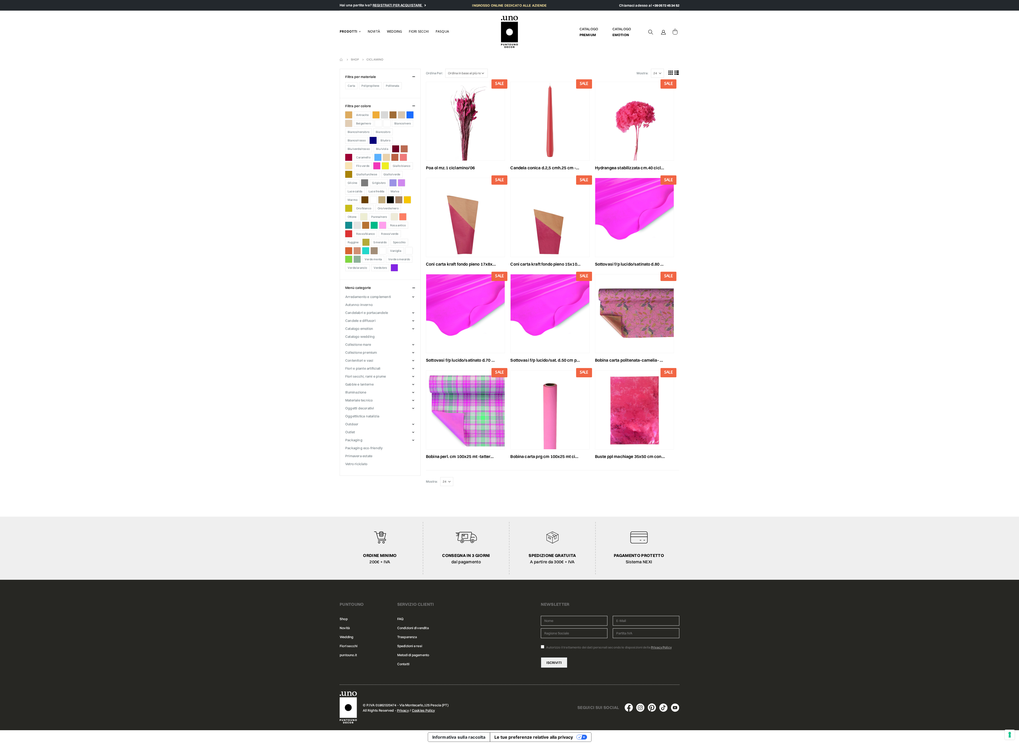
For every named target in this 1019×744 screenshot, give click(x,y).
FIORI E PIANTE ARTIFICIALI (362, 368)
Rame (365, 225)
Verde (348, 259)
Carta (351, 86)
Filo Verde (362, 166)
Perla (394, 216)
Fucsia (376, 165)
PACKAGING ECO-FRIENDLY (364, 448)
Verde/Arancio (357, 268)
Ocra (407, 199)
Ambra (348, 114)
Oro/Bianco (363, 208)
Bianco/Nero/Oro (358, 132)
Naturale (381, 199)
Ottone (352, 217)
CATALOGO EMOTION (359, 328)
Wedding (394, 31)
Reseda (374, 225)
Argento (384, 114)
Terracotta (357, 250)
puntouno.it (348, 655)
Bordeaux (395, 148)
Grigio (364, 182)
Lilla (401, 182)
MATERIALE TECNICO (359, 400)
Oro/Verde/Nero (388, 208)
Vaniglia (395, 251)
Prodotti (348, 31)
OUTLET (350, 432)
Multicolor (373, 199)
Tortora (374, 250)
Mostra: (642, 73)
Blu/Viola (382, 149)
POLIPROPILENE (370, 86)
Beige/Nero (363, 123)
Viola (394, 267)
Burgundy (348, 157)
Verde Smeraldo (399, 259)
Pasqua (442, 31)
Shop (344, 619)
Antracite (362, 115)
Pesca (402, 216)
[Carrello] (675, 32)
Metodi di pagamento (413, 655)
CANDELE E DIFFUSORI (360, 320)
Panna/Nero (379, 217)
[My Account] (663, 32)
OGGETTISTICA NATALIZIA (362, 416)
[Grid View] (670, 72)
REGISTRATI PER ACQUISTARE (398, 5)
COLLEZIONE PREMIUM (361, 352)
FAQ (400, 619)
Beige (348, 123)
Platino (357, 225)
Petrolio (348, 225)
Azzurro (410, 114)
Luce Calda (355, 191)
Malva (395, 191)
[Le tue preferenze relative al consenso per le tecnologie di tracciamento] (1010, 735)
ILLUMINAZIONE (355, 392)
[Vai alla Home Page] (341, 59)
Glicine (352, 183)
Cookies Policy (423, 710)
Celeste (377, 157)
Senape (365, 242)
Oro (348, 208)
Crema (348, 165)
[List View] (676, 72)
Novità (374, 31)
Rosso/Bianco (365, 234)
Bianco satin (386, 123)
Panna (363, 216)
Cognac (394, 157)
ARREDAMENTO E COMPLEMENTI (368, 297)
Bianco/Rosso (357, 140)
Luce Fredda (376, 191)
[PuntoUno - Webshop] (509, 32)
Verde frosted (357, 259)
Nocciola (398, 199)
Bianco (378, 123)
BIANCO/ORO (383, 132)
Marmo (352, 200)
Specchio (399, 242)
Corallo (403, 157)
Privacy (403, 710)
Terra (348, 250)
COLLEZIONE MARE (358, 344)
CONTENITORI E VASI (359, 360)
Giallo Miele (348, 174)
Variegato (408, 250)
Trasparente (382, 250)
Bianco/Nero (402, 123)
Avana (393, 114)
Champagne (386, 157)
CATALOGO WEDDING (360, 336)
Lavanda (393, 182)
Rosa (382, 225)
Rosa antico (398, 225)
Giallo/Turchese (366, 174)
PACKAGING (353, 440)
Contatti (403, 664)
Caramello (363, 157)
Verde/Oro (380, 268)
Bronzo (404, 148)
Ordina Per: (434, 73)
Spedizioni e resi (409, 646)
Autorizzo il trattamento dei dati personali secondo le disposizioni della (609, 647)
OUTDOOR (351, 424)
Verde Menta (373, 259)
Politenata (392, 86)
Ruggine (353, 242)
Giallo (385, 165)
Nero (390, 199)
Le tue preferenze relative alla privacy (533, 737)
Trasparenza (407, 637)
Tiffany (365, 250)
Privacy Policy (661, 647)
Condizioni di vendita (413, 628)
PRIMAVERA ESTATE (358, 456)
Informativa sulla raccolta (459, 737)
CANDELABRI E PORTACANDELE (366, 312)
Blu (373, 140)
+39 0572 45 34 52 (666, 5)
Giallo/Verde (391, 174)
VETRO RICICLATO (356, 464)
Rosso (348, 233)
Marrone (364, 199)
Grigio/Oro (379, 183)
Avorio (401, 114)
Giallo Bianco (402, 166)
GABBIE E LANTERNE (359, 384)
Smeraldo (380, 242)
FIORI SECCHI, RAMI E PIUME (365, 376)
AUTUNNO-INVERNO (359, 304)
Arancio (376, 114)
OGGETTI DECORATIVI (359, 408)
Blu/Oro (385, 140)
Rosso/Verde (389, 234)
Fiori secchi (419, 31)
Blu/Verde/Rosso (359, 149)
